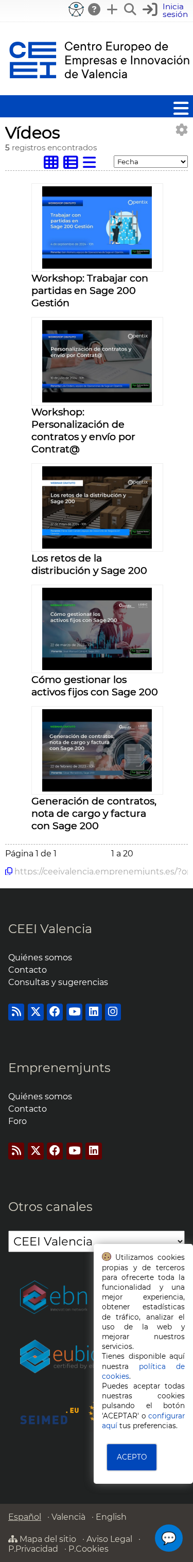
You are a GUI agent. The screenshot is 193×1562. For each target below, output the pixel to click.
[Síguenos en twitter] (36, 1012)
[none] (97, 266)
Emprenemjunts (59, 1067)
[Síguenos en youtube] (74, 1012)
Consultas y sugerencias (58, 982)
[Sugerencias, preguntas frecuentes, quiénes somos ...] (94, 9)
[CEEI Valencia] (99, 90)
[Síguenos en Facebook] (55, 1012)
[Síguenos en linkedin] (93, 1012)
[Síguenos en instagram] (113, 1012)
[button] (166, 11)
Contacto (27, 970)
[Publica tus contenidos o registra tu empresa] (112, 9)
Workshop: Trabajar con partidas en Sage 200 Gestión (89, 290)
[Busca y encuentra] (130, 9)
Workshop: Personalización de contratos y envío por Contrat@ (83, 430)
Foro (17, 1121)
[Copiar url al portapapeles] (8, 871)
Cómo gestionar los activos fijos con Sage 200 (94, 685)
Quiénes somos (40, 957)
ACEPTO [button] (132, 1457)
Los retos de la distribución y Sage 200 (89, 564)
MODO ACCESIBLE (76, 9)
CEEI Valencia (50, 928)
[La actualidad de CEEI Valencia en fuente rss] (16, 1012)
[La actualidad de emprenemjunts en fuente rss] (16, 1151)
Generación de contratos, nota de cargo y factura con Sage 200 (93, 813)
